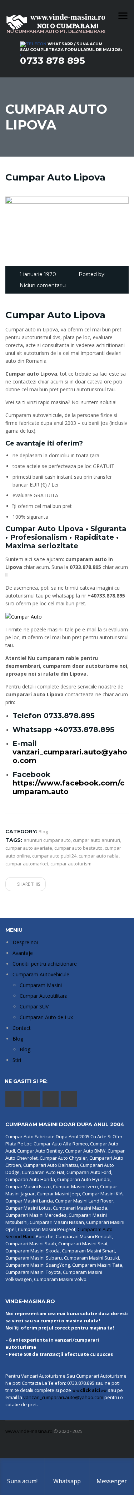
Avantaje (23, 953)
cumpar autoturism (70, 863)
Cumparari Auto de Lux (46, 1017)
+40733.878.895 (84, 729)
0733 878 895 (52, 60)
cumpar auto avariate (28, 848)
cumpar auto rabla (99, 856)
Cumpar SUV (34, 1006)
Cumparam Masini (41, 985)
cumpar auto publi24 (54, 856)
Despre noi (25, 942)
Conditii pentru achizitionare (45, 963)
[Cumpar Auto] (23, 616)
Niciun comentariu (43, 285)
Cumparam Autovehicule (41, 974)
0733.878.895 (69, 715)
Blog (18, 1038)
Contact (22, 1027)
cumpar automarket (26, 863)
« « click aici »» (89, 1390)
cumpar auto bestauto (78, 848)
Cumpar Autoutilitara (44, 995)
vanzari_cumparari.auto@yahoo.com (63, 1397)
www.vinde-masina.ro (29, 1431)
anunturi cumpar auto (47, 840)
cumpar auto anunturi (96, 840)
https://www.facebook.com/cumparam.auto (68, 787)
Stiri (17, 1060)
